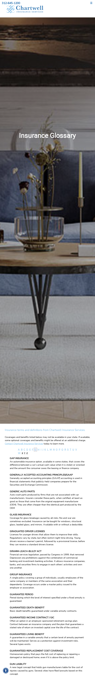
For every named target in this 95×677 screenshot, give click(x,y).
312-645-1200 (11, 3)
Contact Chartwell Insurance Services (24, 443)
